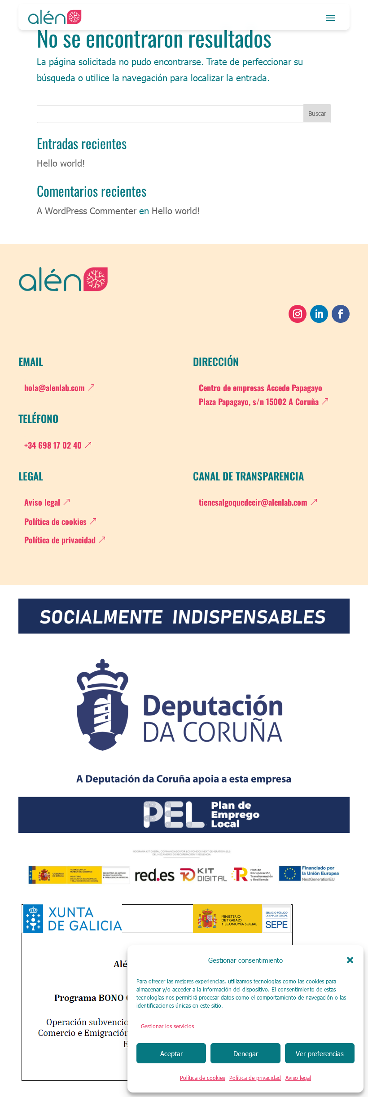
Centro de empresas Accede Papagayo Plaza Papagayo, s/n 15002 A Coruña (260, 394)
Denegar (245, 1053)
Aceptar (171, 1053)
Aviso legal (298, 1077)
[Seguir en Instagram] (298, 314)
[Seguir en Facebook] (341, 314)
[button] (350, 960)
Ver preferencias (320, 1053)
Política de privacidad (255, 1077)
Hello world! (61, 162)
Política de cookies (202, 1077)
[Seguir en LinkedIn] (319, 314)
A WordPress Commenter (86, 210)
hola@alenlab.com (54, 387)
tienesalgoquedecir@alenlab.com (253, 502)
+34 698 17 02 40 (53, 445)
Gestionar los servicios (167, 1026)
